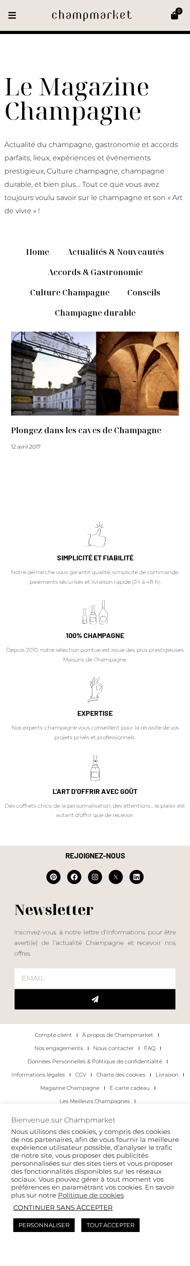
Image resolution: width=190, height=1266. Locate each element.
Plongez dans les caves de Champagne (86, 430)
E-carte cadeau (130, 1088)
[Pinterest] (53, 877)
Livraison (167, 1074)
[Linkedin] (136, 877)
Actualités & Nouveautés (115, 251)
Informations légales (38, 1074)
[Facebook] (74, 877)
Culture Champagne (70, 292)
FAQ (150, 1048)
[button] (12, 15)
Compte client (53, 1035)
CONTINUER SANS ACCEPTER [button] (63, 1208)
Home (37, 251)
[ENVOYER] (95, 999)
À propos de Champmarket (117, 1035)
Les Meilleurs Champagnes (95, 1101)
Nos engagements (58, 1048)
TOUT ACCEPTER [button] (110, 1224)
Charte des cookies (120, 1074)
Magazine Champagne (69, 1088)
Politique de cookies (91, 1195)
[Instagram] (95, 877)
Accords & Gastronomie (95, 272)
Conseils (143, 292)
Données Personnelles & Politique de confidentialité (94, 1061)
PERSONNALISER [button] (44, 1224)
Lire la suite (26, 463)
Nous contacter (113, 1048)
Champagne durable (95, 312)
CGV (80, 1074)
